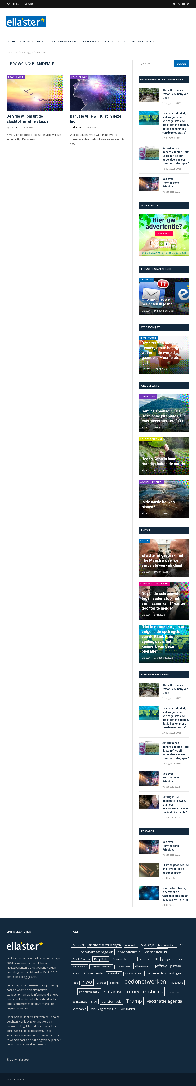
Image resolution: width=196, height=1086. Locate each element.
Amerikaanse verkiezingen (104, 945)
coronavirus (156, 952)
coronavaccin (129, 952)
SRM (94, 1001)
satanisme (174, 992)
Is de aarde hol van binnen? (158, 504)
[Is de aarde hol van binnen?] (164, 499)
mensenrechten (133, 973)
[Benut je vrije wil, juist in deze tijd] (98, 92)
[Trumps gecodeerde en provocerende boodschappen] (149, 870)
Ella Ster (14, 127)
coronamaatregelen (97, 952)
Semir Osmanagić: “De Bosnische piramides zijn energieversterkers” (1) (163, 416)
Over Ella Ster (14, 3)
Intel (41, 41)
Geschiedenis (147, 396)
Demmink (119, 959)
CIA (74, 952)
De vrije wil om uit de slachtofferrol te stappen (29, 119)
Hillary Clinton (123, 966)
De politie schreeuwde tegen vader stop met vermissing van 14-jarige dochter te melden (163, 601)
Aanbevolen (175, 79)
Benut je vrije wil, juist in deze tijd (95, 119)
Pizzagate (177, 982)
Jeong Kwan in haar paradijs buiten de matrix (163, 461)
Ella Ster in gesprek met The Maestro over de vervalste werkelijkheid (162, 560)
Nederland (146, 279)
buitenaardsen (166, 945)
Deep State (101, 959)
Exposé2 (144, 959)
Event (133, 959)
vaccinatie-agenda (164, 1001)
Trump (134, 1000)
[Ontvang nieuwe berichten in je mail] (164, 297)
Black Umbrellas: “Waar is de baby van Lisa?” (175, 94)
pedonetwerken (145, 981)
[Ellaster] (26, 21)
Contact (28, 3)
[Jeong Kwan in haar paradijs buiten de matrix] (164, 456)
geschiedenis (80, 966)
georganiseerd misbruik (174, 959)
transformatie (111, 1001)
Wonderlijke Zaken (151, 482)
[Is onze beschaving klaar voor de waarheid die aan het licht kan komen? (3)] (149, 893)
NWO (87, 982)
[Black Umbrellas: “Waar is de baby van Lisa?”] (149, 95)
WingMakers (129, 1009)
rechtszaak (89, 991)
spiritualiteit (80, 1001)
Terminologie (148, 337)
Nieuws (25, 41)
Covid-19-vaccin (81, 959)
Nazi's (75, 982)
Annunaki (130, 945)
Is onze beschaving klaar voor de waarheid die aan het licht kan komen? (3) (175, 894)
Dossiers (110, 41)
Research (90, 41)
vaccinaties (79, 1009)
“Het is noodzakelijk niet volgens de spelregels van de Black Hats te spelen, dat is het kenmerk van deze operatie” (175, 123)
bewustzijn (147, 945)
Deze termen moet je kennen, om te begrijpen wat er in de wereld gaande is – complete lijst (162, 353)
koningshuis (114, 973)
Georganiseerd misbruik (154, 583)
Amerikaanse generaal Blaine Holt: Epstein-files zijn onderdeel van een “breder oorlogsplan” (175, 156)
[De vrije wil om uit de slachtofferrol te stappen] (35, 92)
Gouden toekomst (137, 41)
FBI (155, 959)
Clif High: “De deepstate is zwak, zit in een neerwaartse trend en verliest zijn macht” (175, 804)
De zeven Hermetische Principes (170, 182)
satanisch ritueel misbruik (133, 991)
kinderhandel (94, 973)
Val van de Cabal (64, 41)
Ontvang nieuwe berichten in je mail (158, 302)
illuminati (143, 966)
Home (12, 41)
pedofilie (115, 982)
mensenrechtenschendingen (163, 973)
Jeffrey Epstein (168, 966)
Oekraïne (101, 982)
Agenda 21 (78, 945)
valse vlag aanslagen (103, 1009)
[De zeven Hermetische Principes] (149, 184)
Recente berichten (152, 79)
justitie (76, 973)
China (183, 945)
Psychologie (16, 77)
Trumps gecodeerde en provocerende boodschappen (175, 869)
